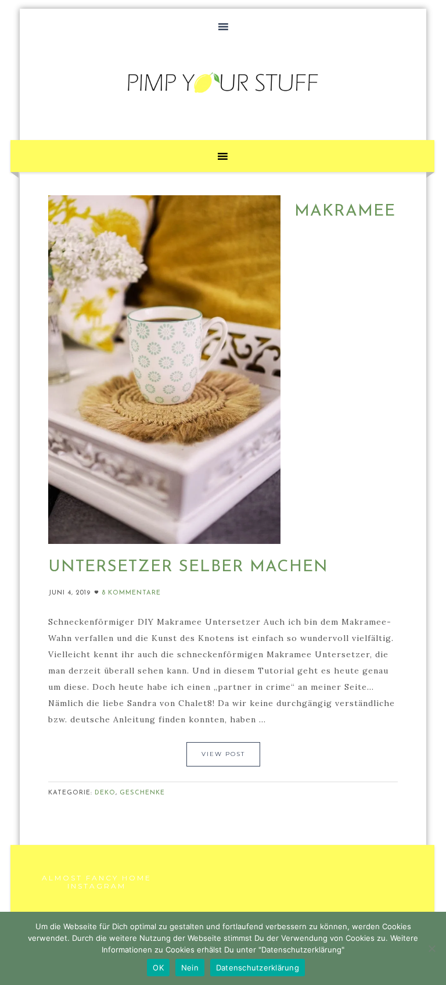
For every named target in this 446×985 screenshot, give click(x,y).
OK (158, 967)
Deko (105, 793)
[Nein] (431, 948)
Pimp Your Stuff (223, 82)
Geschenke (142, 793)
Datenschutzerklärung (257, 967)
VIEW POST (223, 754)
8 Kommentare (131, 593)
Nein (190, 967)
